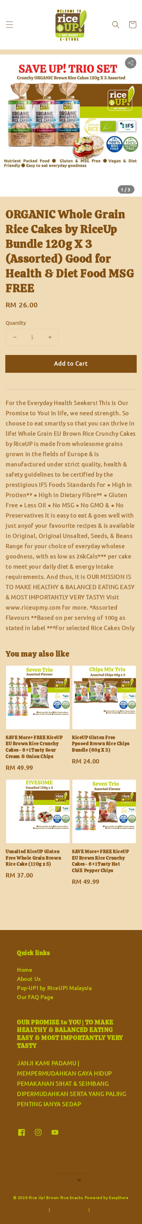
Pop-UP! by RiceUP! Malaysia (54, 987)
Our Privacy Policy (69, 1209)
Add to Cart (71, 363)
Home (24, 969)
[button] (9, 24)
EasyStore (118, 1197)
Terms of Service (31, 1209)
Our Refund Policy (109, 1209)
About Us (29, 978)
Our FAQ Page (35, 996)
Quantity (16, 322)
